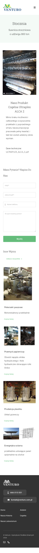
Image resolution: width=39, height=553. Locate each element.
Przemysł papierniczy (14, 351)
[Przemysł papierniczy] (19, 336)
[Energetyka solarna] (19, 433)
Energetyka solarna (13, 445)
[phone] (9, 542)
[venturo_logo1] (12, 5)
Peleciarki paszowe (13, 307)
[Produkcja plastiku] (19, 392)
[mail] (4, 542)
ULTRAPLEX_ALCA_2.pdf (17, 152)
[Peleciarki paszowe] (19, 284)
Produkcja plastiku (13, 409)
